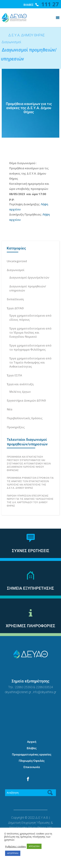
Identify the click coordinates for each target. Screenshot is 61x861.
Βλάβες (32, 748)
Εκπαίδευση (15, 299)
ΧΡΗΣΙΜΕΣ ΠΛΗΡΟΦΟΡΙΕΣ (30, 625)
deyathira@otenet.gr (18, 692)
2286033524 (44, 687)
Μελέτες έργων (20, 392)
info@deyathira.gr (44, 692)
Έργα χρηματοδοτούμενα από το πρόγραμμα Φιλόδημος (30, 347)
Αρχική (31, 741)
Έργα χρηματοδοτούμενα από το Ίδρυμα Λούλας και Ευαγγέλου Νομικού (30, 332)
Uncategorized (17, 261)
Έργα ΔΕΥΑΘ (15, 308)
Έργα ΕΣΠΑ (14, 375)
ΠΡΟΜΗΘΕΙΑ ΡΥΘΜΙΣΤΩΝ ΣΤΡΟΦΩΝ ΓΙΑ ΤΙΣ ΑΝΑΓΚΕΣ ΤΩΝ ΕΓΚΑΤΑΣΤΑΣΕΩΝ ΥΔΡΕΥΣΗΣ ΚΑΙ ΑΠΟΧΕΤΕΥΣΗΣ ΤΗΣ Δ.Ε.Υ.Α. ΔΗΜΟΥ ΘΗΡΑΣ (30, 482)
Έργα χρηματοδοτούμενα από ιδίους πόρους (30, 317)
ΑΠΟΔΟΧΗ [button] (34, 846)
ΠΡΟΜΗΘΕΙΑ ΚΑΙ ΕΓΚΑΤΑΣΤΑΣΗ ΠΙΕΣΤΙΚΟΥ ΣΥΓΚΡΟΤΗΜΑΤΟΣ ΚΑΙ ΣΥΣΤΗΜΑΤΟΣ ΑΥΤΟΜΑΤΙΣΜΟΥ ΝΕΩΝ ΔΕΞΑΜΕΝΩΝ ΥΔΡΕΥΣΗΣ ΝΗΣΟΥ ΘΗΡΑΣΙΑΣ (29, 463)
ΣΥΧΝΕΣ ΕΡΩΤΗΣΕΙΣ (30, 550)
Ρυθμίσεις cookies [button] (15, 846)
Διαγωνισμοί (15, 270)
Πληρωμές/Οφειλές (32, 760)
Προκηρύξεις (16, 427)
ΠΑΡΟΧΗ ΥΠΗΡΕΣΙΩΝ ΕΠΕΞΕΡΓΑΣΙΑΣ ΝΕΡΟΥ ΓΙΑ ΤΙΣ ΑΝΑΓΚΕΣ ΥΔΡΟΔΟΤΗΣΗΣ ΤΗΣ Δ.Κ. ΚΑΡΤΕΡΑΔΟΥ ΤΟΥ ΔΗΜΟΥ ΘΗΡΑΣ (30, 500)
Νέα (9, 409)
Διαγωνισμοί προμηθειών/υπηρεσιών (27, 288)
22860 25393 (24, 687)
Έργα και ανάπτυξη (20, 384)
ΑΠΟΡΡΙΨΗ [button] (12, 853)
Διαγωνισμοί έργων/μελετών (29, 277)
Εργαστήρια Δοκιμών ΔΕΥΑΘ (26, 400)
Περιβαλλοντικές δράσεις (25, 418)
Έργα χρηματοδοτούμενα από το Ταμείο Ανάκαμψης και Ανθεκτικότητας (30, 362)
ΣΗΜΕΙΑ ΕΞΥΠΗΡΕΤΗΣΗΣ (30, 588)
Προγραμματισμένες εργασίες (31, 754)
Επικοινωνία (32, 767)
